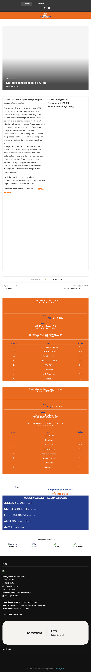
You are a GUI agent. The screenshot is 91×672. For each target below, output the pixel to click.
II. (31, 503)
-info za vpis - (59, 494)
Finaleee (41, 3)
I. (30, 509)
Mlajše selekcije (11, 79)
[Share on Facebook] (53, 279)
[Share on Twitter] (56, 279)
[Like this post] (49, 279)
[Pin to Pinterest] (58, 279)
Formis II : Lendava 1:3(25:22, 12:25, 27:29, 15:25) (45, 416)
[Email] (49, 8)
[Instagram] (45, 8)
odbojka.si (13, 546)
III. (37, 509)
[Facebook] (41, 8)
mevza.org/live (77, 546)
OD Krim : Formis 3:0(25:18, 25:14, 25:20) (45, 327)
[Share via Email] (61, 279)
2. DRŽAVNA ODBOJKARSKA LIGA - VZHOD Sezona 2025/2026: (45, 425)
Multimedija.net (59, 669)
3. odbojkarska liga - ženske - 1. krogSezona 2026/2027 (45, 390)
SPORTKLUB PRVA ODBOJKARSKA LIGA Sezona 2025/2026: (45, 336)
